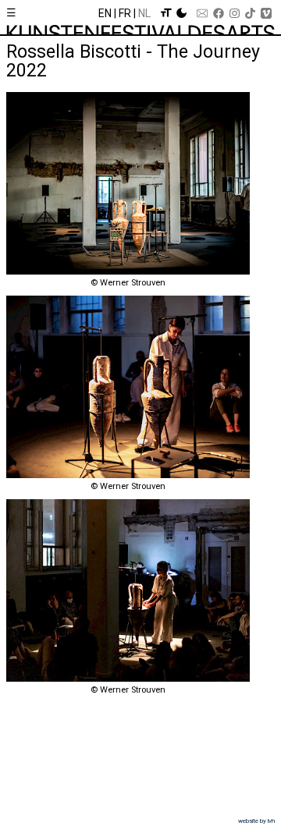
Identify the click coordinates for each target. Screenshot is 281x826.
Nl (144, 13)
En (105, 13)
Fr (125, 13)
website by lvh (256, 820)
